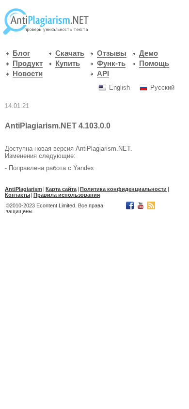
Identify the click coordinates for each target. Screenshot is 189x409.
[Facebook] (129, 207)
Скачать (69, 53)
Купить (67, 63)
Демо (148, 53)
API (103, 74)
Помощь (154, 63)
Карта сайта (61, 189)
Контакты (17, 195)
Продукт (28, 63)
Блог (21, 53)
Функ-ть (111, 63)
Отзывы (111, 53)
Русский (162, 87)
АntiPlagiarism (23, 189)
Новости (28, 74)
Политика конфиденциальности (123, 189)
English (119, 87)
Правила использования (66, 195)
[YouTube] (139, 207)
